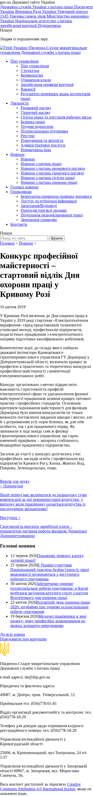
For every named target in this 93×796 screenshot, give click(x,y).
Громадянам (21, 191)
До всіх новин (12, 634)
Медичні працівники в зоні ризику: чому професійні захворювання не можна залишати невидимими (48, 621)
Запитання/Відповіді (39, 205)
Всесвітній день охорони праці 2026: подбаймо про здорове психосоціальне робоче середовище (50, 607)
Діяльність (19, 103)
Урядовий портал (72, 11)
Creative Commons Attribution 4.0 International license (40, 786)
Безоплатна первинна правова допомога (56, 196)
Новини (17, 154)
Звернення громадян (39, 219)
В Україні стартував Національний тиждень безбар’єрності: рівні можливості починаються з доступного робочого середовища (49, 572)
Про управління (24, 61)
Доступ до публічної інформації (49, 201)
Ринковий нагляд (36, 108)
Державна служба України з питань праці (37, 7)
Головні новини (24, 187)
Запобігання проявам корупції (47, 84)
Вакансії (28, 89)
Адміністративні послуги (43, 145)
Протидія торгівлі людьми (44, 210)
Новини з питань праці (41, 164)
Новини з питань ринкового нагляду (53, 168)
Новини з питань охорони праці (49, 182)
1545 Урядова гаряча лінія (23, 16)
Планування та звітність (42, 140)
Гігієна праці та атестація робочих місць (56, 117)
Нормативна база (36, 150)
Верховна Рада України (36, 11)
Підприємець (49, 25)
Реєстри (28, 136)
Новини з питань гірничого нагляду (52, 173)
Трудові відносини (37, 126)
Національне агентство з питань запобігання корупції (36, 23)
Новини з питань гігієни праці (48, 178)
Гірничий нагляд (35, 112)
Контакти (18, 224)
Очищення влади (36, 80)
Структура (30, 70)
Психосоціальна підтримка (44, 131)
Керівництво (32, 75)
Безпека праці (33, 122)
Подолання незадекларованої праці (52, 215)
